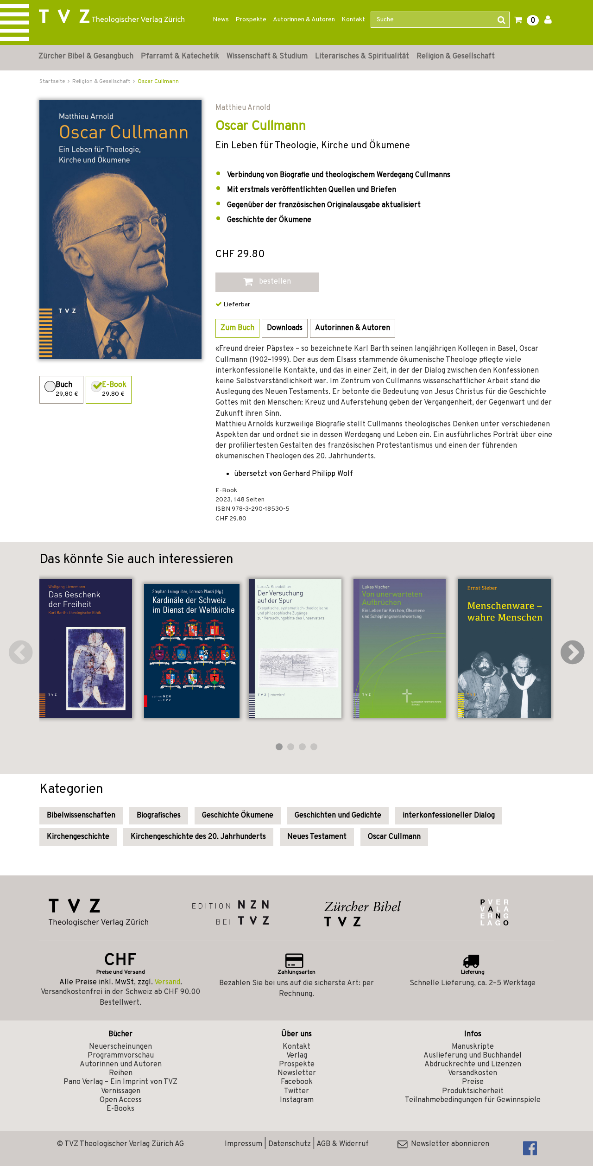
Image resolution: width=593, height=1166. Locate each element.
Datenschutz (289, 1144)
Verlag (296, 1055)
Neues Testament (317, 837)
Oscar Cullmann (158, 81)
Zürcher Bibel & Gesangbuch (85, 56)
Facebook (297, 1082)
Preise (473, 1082)
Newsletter (297, 1073)
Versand (167, 982)
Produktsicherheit (473, 1091)
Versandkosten (472, 1073)
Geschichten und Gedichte (338, 815)
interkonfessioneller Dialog (449, 815)
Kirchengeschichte (78, 837)
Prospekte (250, 20)
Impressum (243, 1144)
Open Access (121, 1100)
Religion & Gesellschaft (455, 56)
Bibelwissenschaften (81, 815)
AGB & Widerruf (342, 1144)
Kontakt (353, 20)
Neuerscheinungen (120, 1047)
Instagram (297, 1100)
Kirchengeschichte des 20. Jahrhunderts (198, 837)
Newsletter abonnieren (448, 1144)
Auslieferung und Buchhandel (472, 1055)
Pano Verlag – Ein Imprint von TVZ (120, 1082)
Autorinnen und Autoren (121, 1064)
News (221, 20)
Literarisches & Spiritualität (362, 56)
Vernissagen (120, 1091)
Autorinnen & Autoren (304, 20)
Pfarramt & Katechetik (180, 56)
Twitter (296, 1091)
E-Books (120, 1109)
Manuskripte (473, 1047)
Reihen (120, 1073)
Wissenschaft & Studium (267, 56)
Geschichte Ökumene (237, 815)
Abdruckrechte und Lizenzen (472, 1064)
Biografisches (159, 815)
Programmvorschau (121, 1055)
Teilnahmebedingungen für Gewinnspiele (473, 1100)
